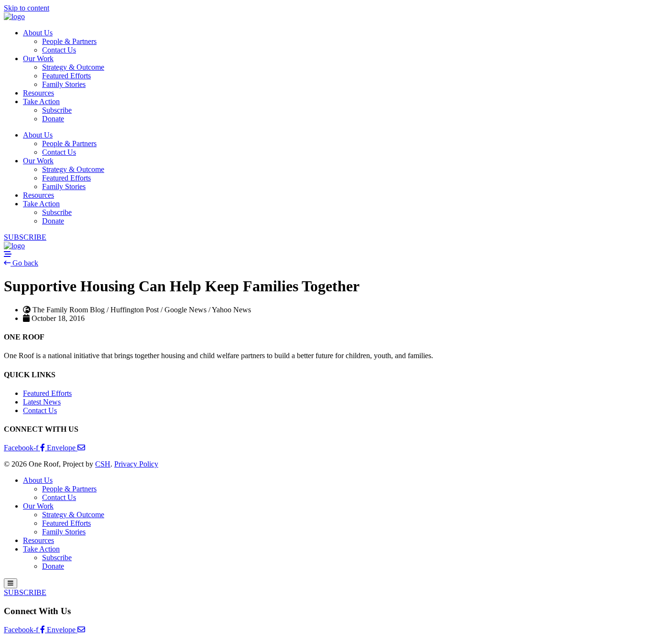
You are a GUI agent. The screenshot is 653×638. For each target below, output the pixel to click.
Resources (38, 93)
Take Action (41, 101)
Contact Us (59, 50)
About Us (38, 33)
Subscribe (57, 110)
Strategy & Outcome (73, 67)
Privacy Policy (136, 464)
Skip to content (26, 8)
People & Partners (69, 41)
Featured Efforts (66, 76)
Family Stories (64, 84)
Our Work (38, 58)
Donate (53, 119)
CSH (102, 464)
